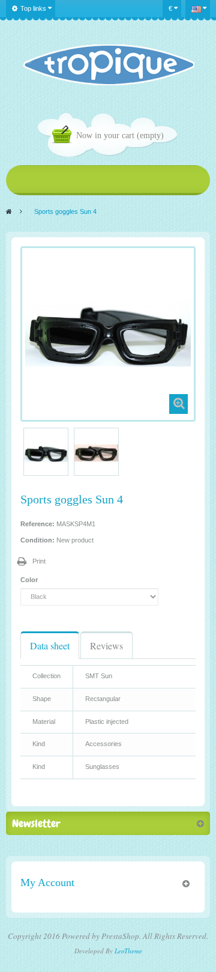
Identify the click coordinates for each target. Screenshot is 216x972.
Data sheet (50, 645)
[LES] (108, 65)
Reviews (106, 645)
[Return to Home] (9, 211)
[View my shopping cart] (64, 136)
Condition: (37, 540)
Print (39, 561)
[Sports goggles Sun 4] (46, 453)
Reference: (37, 523)
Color (30, 579)
